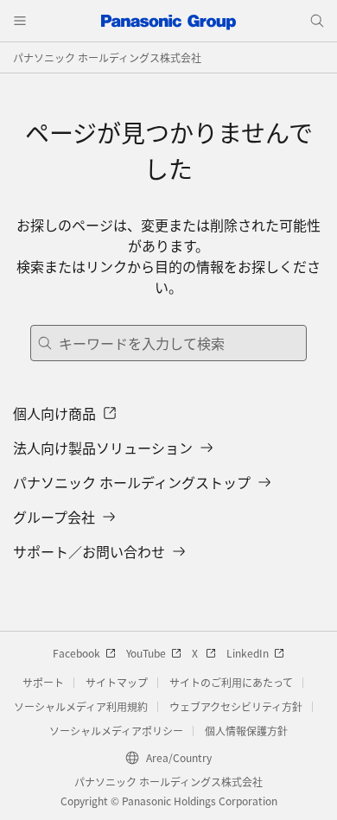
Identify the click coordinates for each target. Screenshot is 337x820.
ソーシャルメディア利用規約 (81, 706)
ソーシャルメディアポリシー (116, 730)
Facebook (76, 652)
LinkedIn (247, 652)
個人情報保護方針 (246, 730)
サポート (43, 682)
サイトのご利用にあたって (231, 682)
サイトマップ (117, 682)
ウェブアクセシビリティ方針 (235, 706)
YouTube (146, 652)
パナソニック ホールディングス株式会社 (107, 57)
